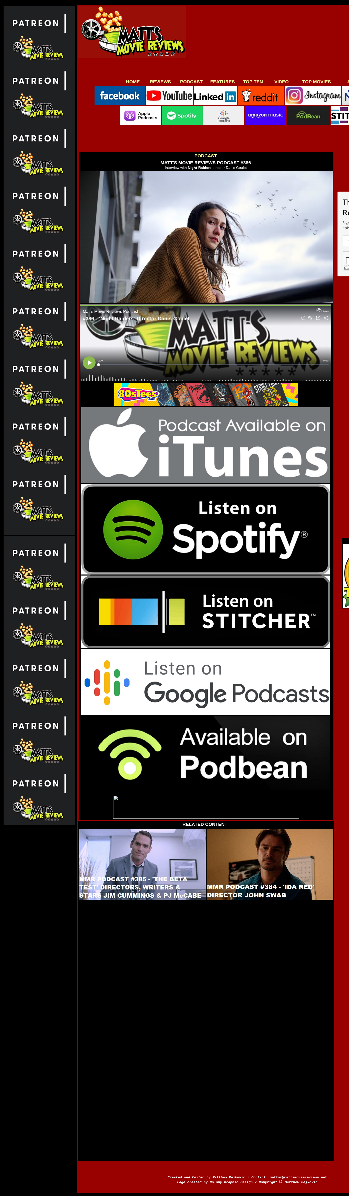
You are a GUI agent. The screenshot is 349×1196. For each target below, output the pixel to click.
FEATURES (222, 81)
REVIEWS (160, 81)
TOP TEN (253, 81)
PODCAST (191, 81)
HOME (133, 81)
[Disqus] (205, 965)
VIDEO (281, 81)
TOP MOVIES (316, 81)
